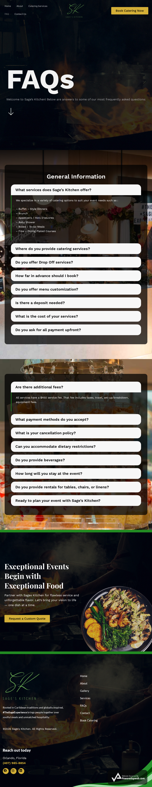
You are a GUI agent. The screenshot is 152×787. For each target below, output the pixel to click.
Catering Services (37, 6)
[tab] (76, 212)
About (19, 6)
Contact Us (20, 14)
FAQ (7, 14)
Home (8, 6)
